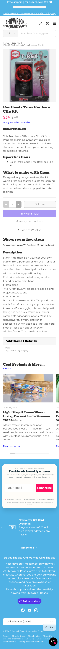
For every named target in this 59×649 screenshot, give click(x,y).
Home (6, 43)
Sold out (40, 204)
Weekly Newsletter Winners (31, 641)
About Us (47, 636)
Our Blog (30, 639)
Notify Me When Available (16, 122)
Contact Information (46, 639)
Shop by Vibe (34, 636)
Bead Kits (16, 43)
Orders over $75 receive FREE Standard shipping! (29, 13)
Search (6, 636)
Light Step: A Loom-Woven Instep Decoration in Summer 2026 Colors (26, 416)
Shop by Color (18, 636)
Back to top (28, 547)
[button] (47, 23)
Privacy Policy (9, 641)
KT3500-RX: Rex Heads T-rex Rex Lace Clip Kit (23, 45)
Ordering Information (13, 639)
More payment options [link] (29, 221)
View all (7, 368)
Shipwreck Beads (17, 631)
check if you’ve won (39, 502)
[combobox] (29, 33)
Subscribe (44, 488)
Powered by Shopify (35, 631)
